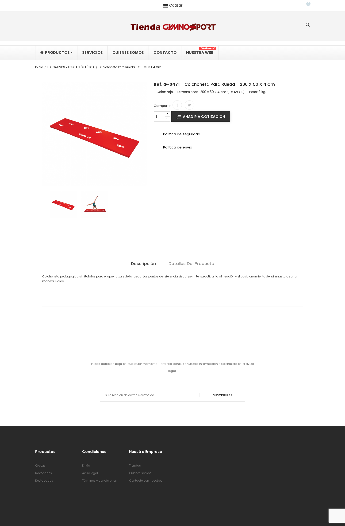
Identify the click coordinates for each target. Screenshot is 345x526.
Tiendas (135, 466)
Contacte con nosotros (145, 481)
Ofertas (40, 466)
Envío (86, 466)
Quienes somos (140, 473)
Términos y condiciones (99, 481)
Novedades (43, 473)
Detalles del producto (191, 263)
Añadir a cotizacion (203, 116)
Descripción (143, 263)
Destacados (44, 481)
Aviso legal (90, 473)
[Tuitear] (189, 105)
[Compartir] (177, 105)
